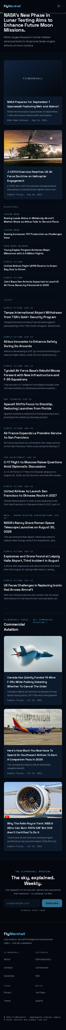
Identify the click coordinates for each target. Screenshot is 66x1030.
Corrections (42, 967)
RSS (38, 975)
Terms (7, 1000)
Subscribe (52, 903)
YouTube (40, 992)
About (7, 959)
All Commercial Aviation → (43, 621)
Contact (8, 967)
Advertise (9, 975)
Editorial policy (43, 959)
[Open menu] (58, 6)
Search (39, 1000)
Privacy (7, 992)
